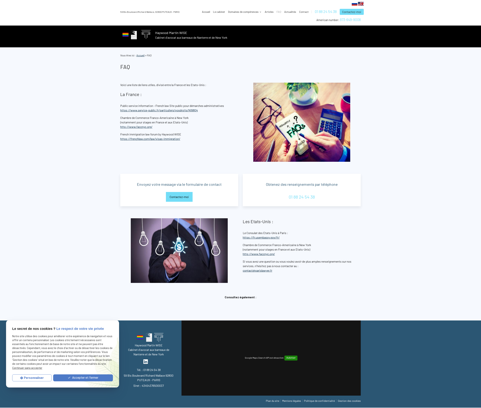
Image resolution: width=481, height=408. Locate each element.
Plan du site (272, 400)
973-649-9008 (350, 19)
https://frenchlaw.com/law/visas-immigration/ (150, 139)
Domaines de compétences (243, 11)
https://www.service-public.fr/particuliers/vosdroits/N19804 (159, 110)
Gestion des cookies (349, 400)
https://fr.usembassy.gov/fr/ (261, 237)
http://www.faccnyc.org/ (136, 126)
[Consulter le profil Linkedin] (145, 361)
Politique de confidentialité (319, 400)
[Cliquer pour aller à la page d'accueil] (158, 338)
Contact (304, 11)
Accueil (206, 11)
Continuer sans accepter (27, 367)
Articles (269, 11)
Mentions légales (291, 400)
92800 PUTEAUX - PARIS (150, 12)
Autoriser (291, 358)
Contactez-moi (351, 12)
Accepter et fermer (84, 378)
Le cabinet (219, 11)
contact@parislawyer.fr (257, 270)
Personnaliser (34, 378)
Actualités (290, 11)
